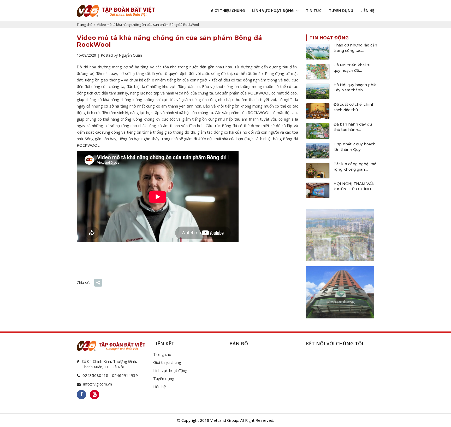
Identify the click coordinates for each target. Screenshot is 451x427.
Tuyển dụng (341, 10)
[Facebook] (81, 394)
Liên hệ (367, 10)
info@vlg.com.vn (97, 384)
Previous (310, 233)
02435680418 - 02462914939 (110, 375)
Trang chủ (84, 24)
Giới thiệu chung (228, 10)
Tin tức (314, 10)
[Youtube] (94, 394)
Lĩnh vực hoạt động (273, 10)
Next (370, 233)
